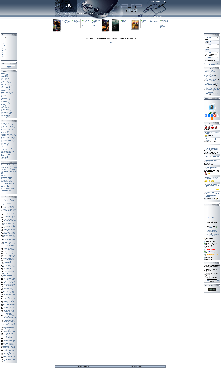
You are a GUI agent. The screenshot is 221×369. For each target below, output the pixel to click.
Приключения (7, 174)
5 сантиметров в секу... (9, 277)
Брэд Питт (7, 166)
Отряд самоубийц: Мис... (10, 246)
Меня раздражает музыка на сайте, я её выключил (212, 276)
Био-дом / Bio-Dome (9, 282)
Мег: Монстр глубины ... (9, 324)
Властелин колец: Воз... (9, 341)
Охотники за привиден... (9, 225)
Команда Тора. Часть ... (9, 327)
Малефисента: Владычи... (10, 286)
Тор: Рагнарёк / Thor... (10, 253)
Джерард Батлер (8, 167)
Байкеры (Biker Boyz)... (10, 331)
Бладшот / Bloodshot (9, 256)
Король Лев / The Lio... (10, 281)
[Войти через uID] (206, 115)
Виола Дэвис (12, 191)
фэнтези (4, 188)
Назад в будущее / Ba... (9, 356)
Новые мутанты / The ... (9, 242)
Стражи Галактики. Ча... (9, 249)
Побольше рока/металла (212, 271)
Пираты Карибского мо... (9, 274)
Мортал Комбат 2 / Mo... (9, 236)
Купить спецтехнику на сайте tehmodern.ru (211, 83)
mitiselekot (212, 229)
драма (4, 171)
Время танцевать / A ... (10, 262)
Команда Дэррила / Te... (9, 336)
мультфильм (7, 186)
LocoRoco (208, 76)
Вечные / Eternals (9, 200)
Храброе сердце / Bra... (9, 350)
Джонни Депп (4, 164)
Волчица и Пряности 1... (9, 288)
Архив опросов (215, 280)
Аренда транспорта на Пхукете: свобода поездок (211, 87)
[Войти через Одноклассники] (212, 118)
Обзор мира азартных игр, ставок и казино (211, 90)
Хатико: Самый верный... (10, 296)
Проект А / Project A (9, 310)
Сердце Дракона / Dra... (9, 316)
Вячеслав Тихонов (5, 191)
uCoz (144, 366)
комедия (6, 178)
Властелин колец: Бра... (9, 340)
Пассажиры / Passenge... (9, 314)
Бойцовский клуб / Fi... (10, 248)
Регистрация (85, 13)
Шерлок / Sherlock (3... (10, 353)
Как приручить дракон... (9, 235)
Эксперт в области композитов (209, 81)
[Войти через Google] (217, 115)
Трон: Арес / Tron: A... (10, 230)
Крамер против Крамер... (10, 260)
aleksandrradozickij (212, 231)
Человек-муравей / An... (9, 275)
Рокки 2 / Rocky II (10, 308)
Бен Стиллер (10, 164)
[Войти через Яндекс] (214, 115)
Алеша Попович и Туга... (9, 359)
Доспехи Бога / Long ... (10, 355)
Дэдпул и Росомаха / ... (9, 206)
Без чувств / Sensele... (10, 305)
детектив (11, 181)
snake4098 (209, 227)
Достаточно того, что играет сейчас (210, 270)
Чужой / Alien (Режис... (10, 307)
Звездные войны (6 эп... (9, 343)
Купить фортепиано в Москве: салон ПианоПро (210, 78)
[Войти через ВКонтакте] (209, 115)
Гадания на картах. (211, 85)
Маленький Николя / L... (9, 244)
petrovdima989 (208, 234)
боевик (12, 169)
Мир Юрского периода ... (10, 251)
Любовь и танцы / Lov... (9, 290)
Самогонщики (9, 357)
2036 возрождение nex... (9, 326)
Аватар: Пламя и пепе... (9, 233)
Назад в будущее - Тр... (9, 349)
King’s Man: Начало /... (9, 207)
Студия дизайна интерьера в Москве (209, 74)
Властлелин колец (5, 169)
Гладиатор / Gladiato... (10, 292)
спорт (9, 175)
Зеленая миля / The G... (9, 265)
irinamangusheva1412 (211, 230)
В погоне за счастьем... (9, 304)
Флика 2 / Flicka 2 (10, 333)
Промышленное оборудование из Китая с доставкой (210, 71)
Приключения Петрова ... (10, 318)
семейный (10, 183)
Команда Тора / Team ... (9, 258)
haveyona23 (215, 233)
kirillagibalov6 (212, 235)
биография (4, 180)
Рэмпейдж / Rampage (10, 323)
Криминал (4, 175)
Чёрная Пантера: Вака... (9, 199)
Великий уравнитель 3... (9, 216)
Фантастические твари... (9, 204)
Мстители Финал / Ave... (9, 239)
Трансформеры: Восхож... (10, 214)
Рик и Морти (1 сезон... (10, 278)
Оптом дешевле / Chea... (9, 329)
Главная (79, 13)
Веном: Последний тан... (9, 212)
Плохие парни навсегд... (9, 241)
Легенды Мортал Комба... (9, 202)
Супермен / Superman (10, 226)
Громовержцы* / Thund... (9, 232)
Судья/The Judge (9, 320)
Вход (91, 13)
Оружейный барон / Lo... (9, 321)
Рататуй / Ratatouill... (9, 344)
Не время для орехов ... (10, 361)
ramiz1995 (214, 227)
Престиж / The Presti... (10, 311)
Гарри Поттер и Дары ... (9, 291)
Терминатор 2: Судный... (9, 347)
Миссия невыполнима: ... (10, 221)
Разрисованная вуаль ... (9, 284)
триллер (4, 190)
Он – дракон (9, 334)
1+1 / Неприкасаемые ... (9, 264)
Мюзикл (9, 188)
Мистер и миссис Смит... (9, 272)
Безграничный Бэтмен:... (9, 338)
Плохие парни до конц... (9, 223)
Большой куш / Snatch (10, 352)
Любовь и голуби (9, 300)
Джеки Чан (14, 167)
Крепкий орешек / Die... (10, 279)
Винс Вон (11, 190)
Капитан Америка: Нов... (9, 210)
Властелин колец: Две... (9, 294)
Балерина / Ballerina (9, 227)
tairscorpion (208, 233)
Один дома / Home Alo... (9, 346)
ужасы (13, 188)
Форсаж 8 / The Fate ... (10, 268)
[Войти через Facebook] (212, 115)
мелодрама (12, 171)
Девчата (9, 269)
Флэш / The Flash (9, 219)
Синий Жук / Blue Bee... (9, 209)
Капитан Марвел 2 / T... (9, 229)
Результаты (207, 280)
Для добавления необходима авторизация (212, 63)
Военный (9, 180)
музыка (3, 184)
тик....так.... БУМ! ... (9, 217)
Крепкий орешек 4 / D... (9, 303)
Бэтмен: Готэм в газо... (10, 255)
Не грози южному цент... (9, 301)
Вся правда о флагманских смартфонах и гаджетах (211, 93)
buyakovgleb (216, 234)
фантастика (4, 181)
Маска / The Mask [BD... (9, 266)
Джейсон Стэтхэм (5, 193)
